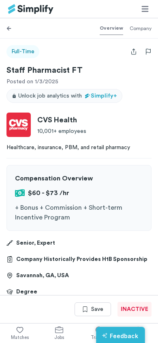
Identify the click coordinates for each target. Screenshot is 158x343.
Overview (111, 28)
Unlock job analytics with (67, 96)
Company (141, 28)
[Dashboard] (30, 9)
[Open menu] (145, 8)
